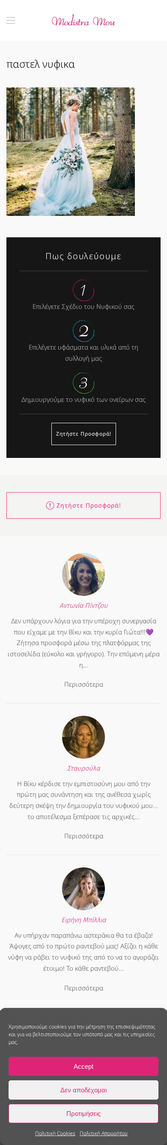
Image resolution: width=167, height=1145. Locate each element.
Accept (83, 1066)
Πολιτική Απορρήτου (104, 1133)
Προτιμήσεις (83, 1113)
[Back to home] (83, 20)
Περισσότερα (83, 684)
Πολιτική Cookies (55, 1133)
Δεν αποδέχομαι (83, 1090)
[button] (10, 20)
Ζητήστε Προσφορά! (83, 433)
